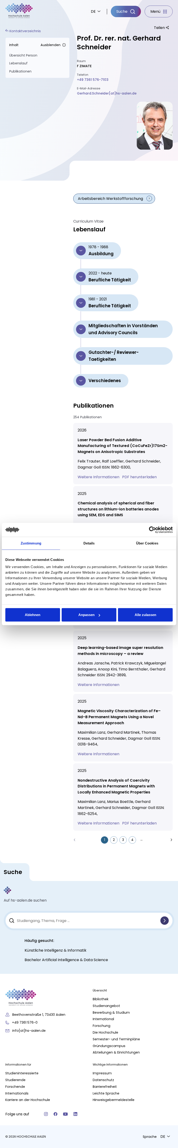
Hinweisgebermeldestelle (113, 1100)
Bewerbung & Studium (111, 1012)
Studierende (15, 1080)
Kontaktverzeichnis (25, 31)
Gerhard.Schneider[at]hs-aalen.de (107, 93)
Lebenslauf (18, 63)
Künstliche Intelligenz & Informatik (55, 950)
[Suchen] (164, 920)
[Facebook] (55, 1114)
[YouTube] (65, 1114)
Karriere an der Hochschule (27, 1100)
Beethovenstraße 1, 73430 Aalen (38, 1014)
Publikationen (20, 71)
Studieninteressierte (21, 1073)
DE (93, 11)
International (103, 1019)
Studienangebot (106, 1005)
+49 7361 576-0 (25, 1022)
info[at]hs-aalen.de (29, 1030)
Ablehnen (32, 615)
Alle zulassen (145, 615)
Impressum (102, 1073)
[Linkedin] (75, 1114)
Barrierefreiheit (105, 1086)
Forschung (101, 1025)
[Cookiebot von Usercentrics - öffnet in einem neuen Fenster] (152, 529)
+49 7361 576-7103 (92, 79)
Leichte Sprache (106, 1093)
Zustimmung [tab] (31, 543)
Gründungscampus (109, 1046)
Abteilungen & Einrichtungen (116, 1052)
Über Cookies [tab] (147, 543)
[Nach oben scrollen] (166, 971)
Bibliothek (100, 999)
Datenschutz (103, 1080)
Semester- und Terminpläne (116, 1039)
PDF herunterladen (140, 477)
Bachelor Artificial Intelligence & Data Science (66, 959)
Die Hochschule (105, 1032)
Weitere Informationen (99, 477)
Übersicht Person (23, 55)
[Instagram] (46, 1114)
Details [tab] (89, 543)
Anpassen (86, 615)
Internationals (17, 1093)
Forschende (15, 1086)
